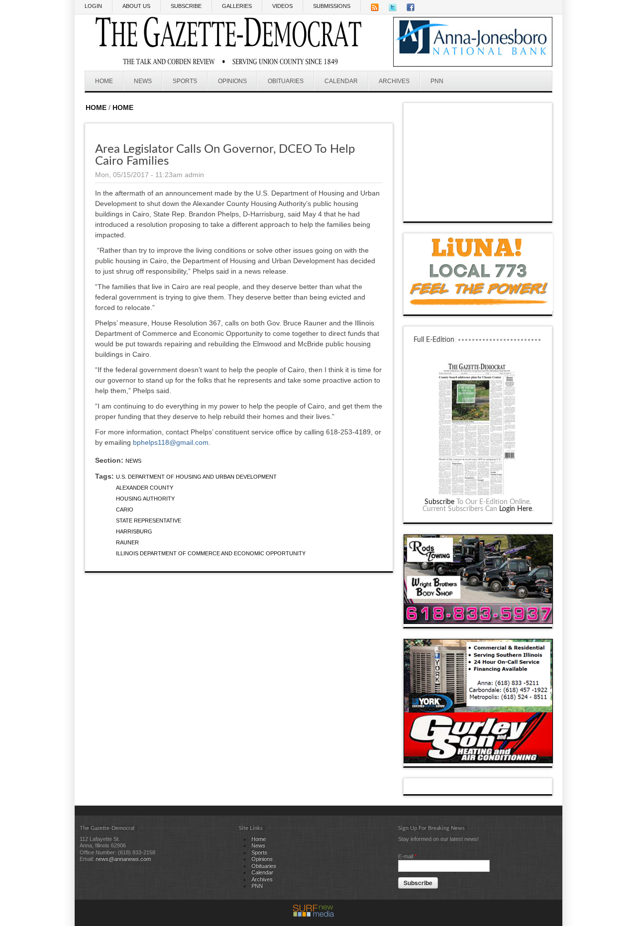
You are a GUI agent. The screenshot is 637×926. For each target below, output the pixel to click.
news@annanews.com (123, 859)
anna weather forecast (478, 211)
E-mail (407, 856)
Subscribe (439, 502)
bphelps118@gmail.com (171, 442)
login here (515, 509)
